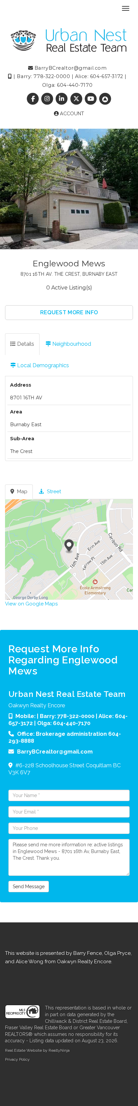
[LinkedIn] (62, 99)
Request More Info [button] (69, 312)
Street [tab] (53, 492)
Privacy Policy (17, 1059)
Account (71, 113)
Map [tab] (21, 492)
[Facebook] (33, 99)
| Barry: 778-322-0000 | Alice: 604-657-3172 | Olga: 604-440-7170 (68, 719)
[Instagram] (48, 99)
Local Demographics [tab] (42, 365)
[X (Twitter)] (77, 99)
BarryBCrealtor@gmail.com (70, 68)
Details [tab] (25, 344)
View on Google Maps (31, 604)
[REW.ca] (105, 99)
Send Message (29, 886)
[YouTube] (91, 99)
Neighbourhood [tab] (71, 344)
